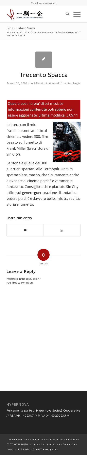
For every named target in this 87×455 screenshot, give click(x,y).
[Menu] (75, 14)
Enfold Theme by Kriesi (45, 449)
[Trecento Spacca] (43, 60)
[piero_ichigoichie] (36, 14)
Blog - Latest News (20, 28)
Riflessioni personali (46, 83)
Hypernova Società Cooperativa (58, 410)
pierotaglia (73, 83)
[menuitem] (65, 14)
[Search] (65, 14)
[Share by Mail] (25, 230)
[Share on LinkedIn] (62, 230)
